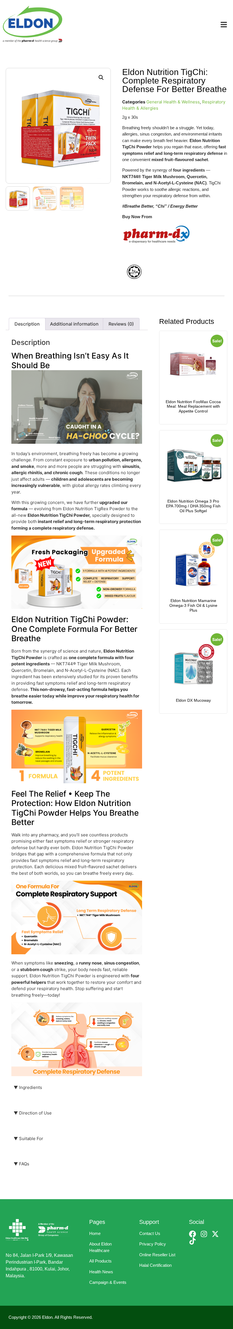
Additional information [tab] (74, 324)
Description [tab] (27, 324)
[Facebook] (192, 1234)
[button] (101, 77)
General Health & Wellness (173, 102)
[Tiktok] (192, 1241)
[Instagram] (203, 1234)
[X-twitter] (215, 1234)
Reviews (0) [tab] (121, 324)
